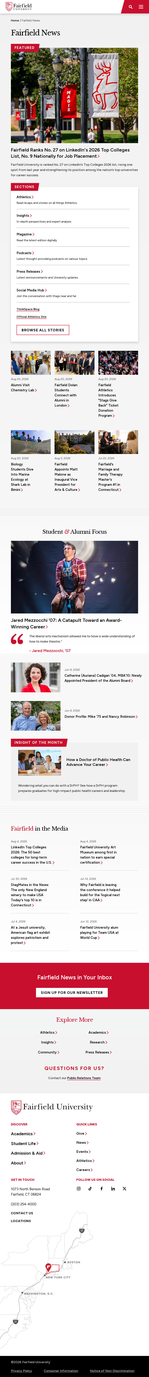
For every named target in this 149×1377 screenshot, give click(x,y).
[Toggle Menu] (141, 6)
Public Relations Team (84, 1078)
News (81, 1142)
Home (15, 20)
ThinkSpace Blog (28, 309)
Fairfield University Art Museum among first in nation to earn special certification (98, 855)
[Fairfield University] (18, 6)
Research (97, 1042)
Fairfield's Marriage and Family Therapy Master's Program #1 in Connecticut (110, 477)
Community (47, 1052)
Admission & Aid (27, 1153)
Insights (23, 215)
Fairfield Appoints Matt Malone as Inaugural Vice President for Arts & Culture (66, 477)
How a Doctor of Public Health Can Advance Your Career (98, 762)
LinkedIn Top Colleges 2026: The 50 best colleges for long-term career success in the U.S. (31, 855)
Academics (97, 1032)
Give (80, 1133)
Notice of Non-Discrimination (112, 1371)
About (17, 1163)
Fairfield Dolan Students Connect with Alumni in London (66, 395)
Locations (21, 1221)
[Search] (130, 6)
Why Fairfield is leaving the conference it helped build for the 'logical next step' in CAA (100, 892)
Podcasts (24, 253)
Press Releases (28, 271)
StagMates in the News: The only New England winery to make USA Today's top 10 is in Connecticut (30, 895)
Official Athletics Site (32, 316)
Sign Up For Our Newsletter (72, 992)
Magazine (24, 234)
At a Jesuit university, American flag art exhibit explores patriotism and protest (30, 935)
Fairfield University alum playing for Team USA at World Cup (99, 932)
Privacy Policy (21, 1371)
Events (82, 1151)
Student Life (23, 1143)
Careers (83, 1170)
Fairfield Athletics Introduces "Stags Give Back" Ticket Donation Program (108, 400)
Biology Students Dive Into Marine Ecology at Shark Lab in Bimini (22, 477)
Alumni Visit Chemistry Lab (22, 387)
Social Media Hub (30, 290)
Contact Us (22, 1213)
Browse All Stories (42, 330)
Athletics (24, 197)
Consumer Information (61, 1371)
